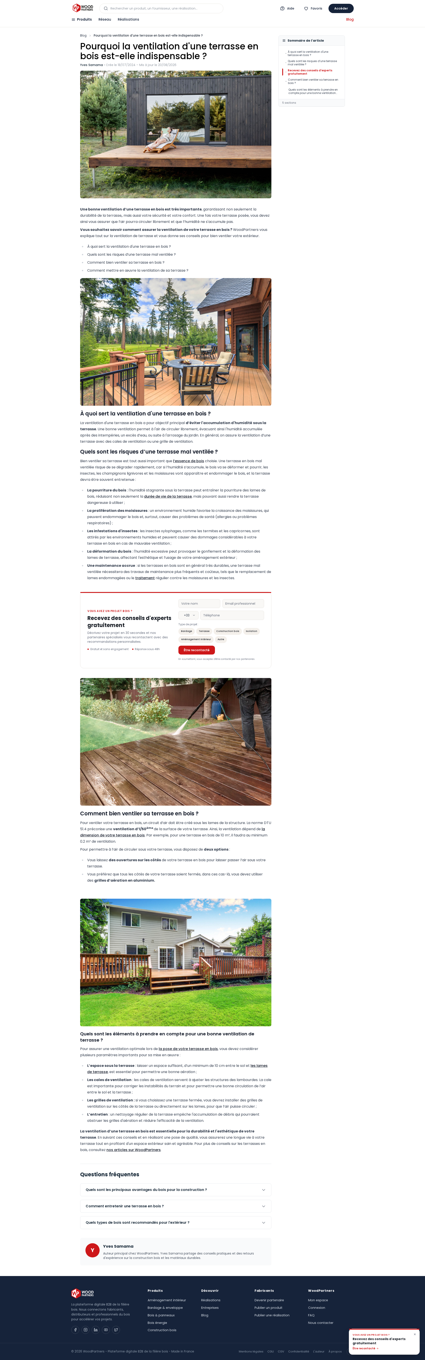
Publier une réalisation (272, 1315)
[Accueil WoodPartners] (82, 8)
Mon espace (318, 1300)
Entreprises (210, 1307)
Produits (84, 19)
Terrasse (204, 631)
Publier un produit (268, 1307)
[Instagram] (85, 1330)
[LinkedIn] (96, 1330)
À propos (335, 1351)
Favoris (316, 8)
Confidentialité (298, 1351)
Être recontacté (197, 650)
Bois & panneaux (161, 1315)
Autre (221, 639)
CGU (270, 1351)
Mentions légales (251, 1351)
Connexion (316, 1307)
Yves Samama (91, 65)
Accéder (341, 8)
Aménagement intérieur (196, 639)
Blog (350, 19)
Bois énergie (157, 1323)
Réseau (105, 19)
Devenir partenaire (269, 1300)
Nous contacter (320, 1323)
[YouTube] (106, 1330)
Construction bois (227, 631)
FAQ (311, 1315)
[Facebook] (75, 1330)
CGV (281, 1351)
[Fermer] (414, 1334)
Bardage (186, 631)
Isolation (251, 631)
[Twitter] (116, 1330)
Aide (290, 8)
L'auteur (319, 1351)
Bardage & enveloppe (165, 1307)
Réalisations (128, 19)
